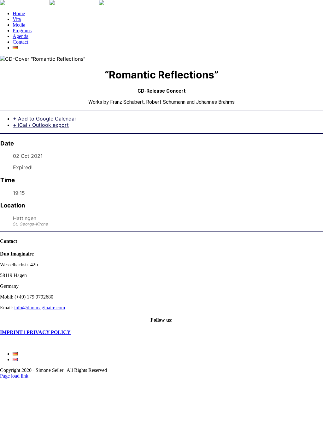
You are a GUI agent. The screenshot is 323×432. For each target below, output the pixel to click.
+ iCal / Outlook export (41, 125)
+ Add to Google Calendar (44, 118)
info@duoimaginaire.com (39, 307)
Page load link (14, 376)
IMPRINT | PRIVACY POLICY (35, 332)
